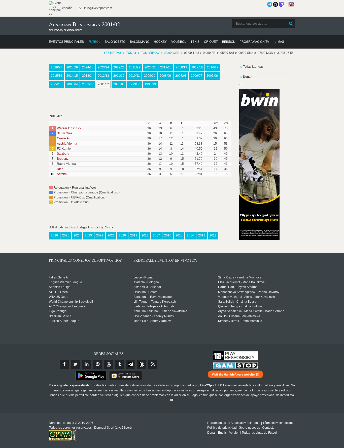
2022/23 (119, 67)
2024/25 (87, 67)
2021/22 (134, 67)
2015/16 (56, 75)
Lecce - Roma (143, 277)
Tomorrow (150, 53)
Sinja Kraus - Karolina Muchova (239, 277)
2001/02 (103, 84)
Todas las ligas (253, 66)
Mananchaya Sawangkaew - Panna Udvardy (248, 292)
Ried (60, 169)
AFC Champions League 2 (67, 306)
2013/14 (87, 75)
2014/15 (72, 75)
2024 (77, 235)
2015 (179, 235)
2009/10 (149, 75)
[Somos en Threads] (275, 4)
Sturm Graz (64, 133)
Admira (62, 174)
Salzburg (63, 153)
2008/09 (165, 75)
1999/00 (134, 84)
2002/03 (87, 84)
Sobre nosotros (249, 427)
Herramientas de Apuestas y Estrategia (233, 423)
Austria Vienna (67, 143)
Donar (211, 432)
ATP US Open (58, 292)
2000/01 (119, 84)
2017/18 (197, 67)
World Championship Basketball (71, 301)
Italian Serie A (58, 277)
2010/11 (134, 75)
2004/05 (56, 84)
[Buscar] (291, 23)
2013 (201, 235)
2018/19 (181, 67)
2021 (111, 235)
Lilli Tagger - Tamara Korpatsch (154, 301)
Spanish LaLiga (60, 287)
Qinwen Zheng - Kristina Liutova (240, 306)
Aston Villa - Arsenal (147, 287)
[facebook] (64, 364)
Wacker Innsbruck (69, 128)
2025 (65, 235)
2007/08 (181, 75)
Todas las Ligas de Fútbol (259, 432)
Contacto (268, 427)
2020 (122, 235)
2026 (54, 235)
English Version (228, 432)
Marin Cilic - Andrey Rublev (152, 321)
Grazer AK (64, 138)
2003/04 (72, 84)
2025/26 (72, 67)
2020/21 (150, 67)
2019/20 (165, 67)
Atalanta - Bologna (146, 282)
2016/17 (212, 67)
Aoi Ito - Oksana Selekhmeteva (239, 316)
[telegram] (130, 364)
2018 (145, 235)
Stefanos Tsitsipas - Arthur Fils (153, 306)
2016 (167, 235)
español (67, 8)
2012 (213, 235)
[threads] (141, 364)
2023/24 (103, 67)
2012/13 (103, 75)
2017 (156, 235)
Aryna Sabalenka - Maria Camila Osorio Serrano (251, 311)
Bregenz (62, 158)
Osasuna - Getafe (145, 292)
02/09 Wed (172, 53)
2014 (190, 235)
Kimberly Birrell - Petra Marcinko (240, 321)
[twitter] (75, 364)
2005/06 (212, 75)
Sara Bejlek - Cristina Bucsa (237, 301)
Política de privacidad (222, 427)
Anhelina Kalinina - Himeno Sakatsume (160, 311)
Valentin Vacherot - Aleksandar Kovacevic (246, 297)
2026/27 (56, 67)
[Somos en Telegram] (269, 4)
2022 (99, 235)
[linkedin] (86, 364)
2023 (88, 235)
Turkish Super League (64, 321)
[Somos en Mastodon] (281, 4)
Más (281, 42)
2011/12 (118, 75)
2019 (133, 235)
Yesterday (113, 53)
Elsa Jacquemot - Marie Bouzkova (241, 282)
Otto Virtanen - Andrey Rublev (153, 316)
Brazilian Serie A (60, 316)
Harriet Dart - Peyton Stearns (237, 287)
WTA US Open (58, 297)
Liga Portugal (58, 311)
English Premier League (65, 282)
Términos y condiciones (279, 423)
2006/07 (196, 75)
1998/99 (150, 84)
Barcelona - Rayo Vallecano (152, 297)
